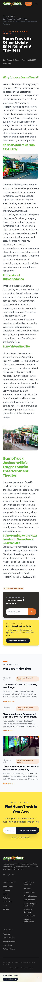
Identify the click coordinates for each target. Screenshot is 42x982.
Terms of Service (26, 968)
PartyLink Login (9, 949)
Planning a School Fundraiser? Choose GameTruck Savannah (20, 715)
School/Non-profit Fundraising (31, 904)
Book (28, 4)
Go (32, 612)
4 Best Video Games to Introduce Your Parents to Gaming (21, 768)
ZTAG (5, 905)
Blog (11, 16)
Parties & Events (29, 883)
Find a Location (9, 938)
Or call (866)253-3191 (21, 837)
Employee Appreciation (29, 920)
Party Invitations (9, 941)
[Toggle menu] (36, 3)
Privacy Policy (14, 968)
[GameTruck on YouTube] (13, 874)
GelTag (5, 894)
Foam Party (7, 902)
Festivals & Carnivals (28, 910)
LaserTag (6, 890)
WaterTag (6, 898)
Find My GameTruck (27, 830)
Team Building (29, 916)
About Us (6, 934)
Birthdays (27, 888)
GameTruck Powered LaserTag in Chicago (20, 686)
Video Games (8, 887)
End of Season (29, 900)
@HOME (6, 909)
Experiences (9, 882)
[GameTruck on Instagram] (8, 874)
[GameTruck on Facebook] (4, 874)
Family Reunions (30, 896)
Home (5, 16)
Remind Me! (10, 979)
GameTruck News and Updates (15, 19)
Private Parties (29, 892)
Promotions (7, 945)
